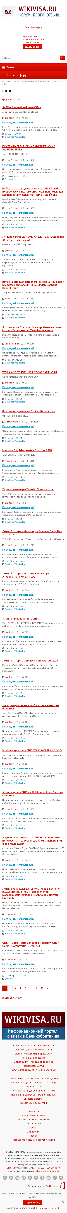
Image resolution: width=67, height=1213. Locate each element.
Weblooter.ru (51, 1186)
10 (42, 988)
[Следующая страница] (47, 988)
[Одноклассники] (42, 1177)
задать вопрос (33, 46)
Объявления (33, 1131)
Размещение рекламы (33, 1115)
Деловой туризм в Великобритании (34, 1049)
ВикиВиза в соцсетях (33, 1057)
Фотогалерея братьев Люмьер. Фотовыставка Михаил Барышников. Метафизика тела (32, 328)
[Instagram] (23, 1177)
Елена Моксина (12, 343)
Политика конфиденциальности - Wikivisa (33, 1090)
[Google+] (36, 1177)
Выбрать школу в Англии (33, 1102)
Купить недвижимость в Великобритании (33, 1069)
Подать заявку (32, 1202)
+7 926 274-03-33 (52, 1167)
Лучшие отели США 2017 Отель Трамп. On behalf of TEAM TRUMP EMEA (33, 238)
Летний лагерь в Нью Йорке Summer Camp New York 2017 (32, 533)
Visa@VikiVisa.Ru (15, 1167)
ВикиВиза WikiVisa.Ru (15, 137)
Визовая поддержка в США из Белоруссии (28, 411)
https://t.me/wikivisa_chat (47, 1170)
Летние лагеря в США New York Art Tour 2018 (30, 660)
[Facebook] (4, 1177)
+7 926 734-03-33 (35, 1167)
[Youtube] (29, 1177)
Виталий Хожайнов (14, 421)
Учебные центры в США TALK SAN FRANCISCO (32, 750)
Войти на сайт (30, 36)
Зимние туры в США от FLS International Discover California (32, 794)
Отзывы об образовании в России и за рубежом (33, 1078)
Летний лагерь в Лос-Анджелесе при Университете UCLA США (25, 575)
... (31, 988)
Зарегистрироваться (33, 39)
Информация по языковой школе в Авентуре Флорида (30, 707)
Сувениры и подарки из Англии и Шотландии (33, 1082)
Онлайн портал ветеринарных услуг (33, 1053)
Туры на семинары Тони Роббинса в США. (28, 489)
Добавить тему (13, 99)
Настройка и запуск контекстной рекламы (33, 1094)
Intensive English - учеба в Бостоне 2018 (27, 450)
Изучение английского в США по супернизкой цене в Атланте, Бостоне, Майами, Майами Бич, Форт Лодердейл (32, 840)
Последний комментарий (18, 122)
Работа (34, 1127)
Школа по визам (33, 1086)
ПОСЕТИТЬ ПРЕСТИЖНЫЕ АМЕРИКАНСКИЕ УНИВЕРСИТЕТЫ (28, 148)
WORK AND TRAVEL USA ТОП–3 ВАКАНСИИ (29, 372)
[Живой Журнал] (54, 1177)
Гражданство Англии (33, 1065)
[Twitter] (11, 1177)
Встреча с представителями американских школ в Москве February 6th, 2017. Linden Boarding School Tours (33, 285)
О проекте (33, 1111)
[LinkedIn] (48, 1177)
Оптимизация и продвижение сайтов (33, 1061)
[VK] (17, 1177)
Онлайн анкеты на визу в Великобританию (33, 1045)
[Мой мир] (60, 1177)
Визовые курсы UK (33, 1098)
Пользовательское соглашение (33, 1119)
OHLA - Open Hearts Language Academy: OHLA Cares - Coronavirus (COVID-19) (30, 944)
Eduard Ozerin (11, 179)
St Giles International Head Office (21, 107)
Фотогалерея (33, 1123)
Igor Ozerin (9, 118)
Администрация (31, 42)
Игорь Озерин (11, 160)
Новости (33, 1135)
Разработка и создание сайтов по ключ (33, 1139)
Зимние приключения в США (20, 618)
